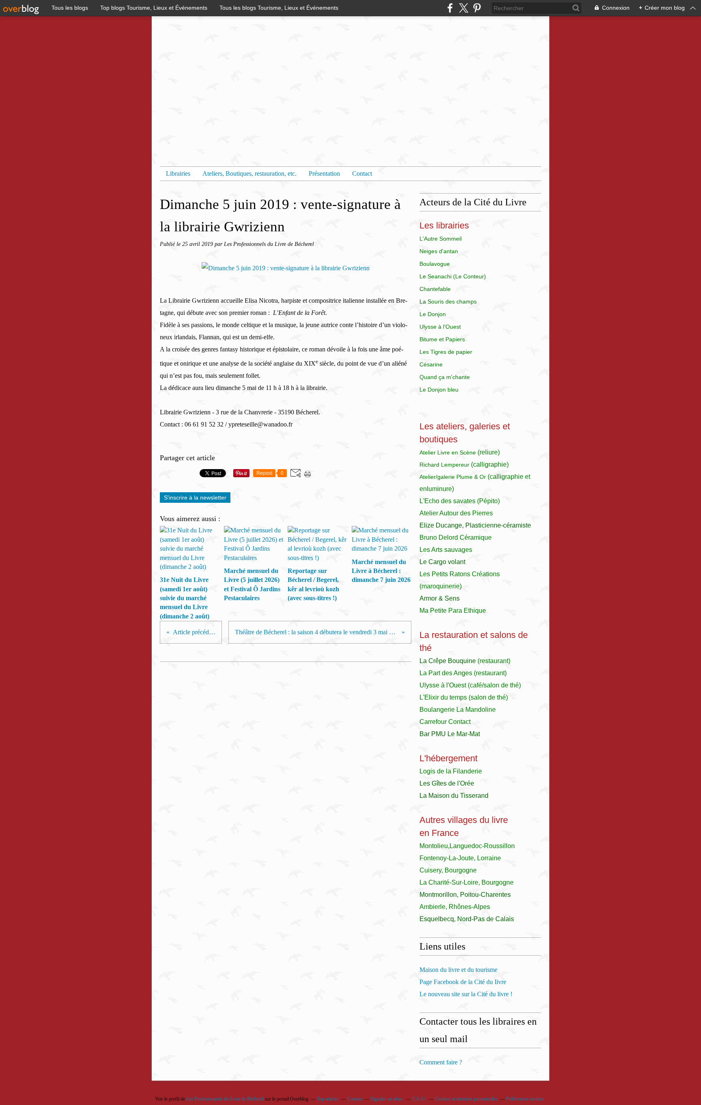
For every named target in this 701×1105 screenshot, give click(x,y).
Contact (362, 173)
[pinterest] (477, 8)
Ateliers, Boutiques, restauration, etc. (249, 173)
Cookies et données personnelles (466, 1099)
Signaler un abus (387, 1099)
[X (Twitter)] (463, 8)
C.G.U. (419, 1099)
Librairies (178, 173)
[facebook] (450, 8)
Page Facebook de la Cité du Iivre (462, 981)
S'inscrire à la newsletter (195, 497)
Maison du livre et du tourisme (458, 969)
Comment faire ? (440, 1062)
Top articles (328, 1099)
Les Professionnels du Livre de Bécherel (225, 1099)
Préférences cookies (525, 1099)
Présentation (324, 173)
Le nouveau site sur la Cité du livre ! (465, 994)
